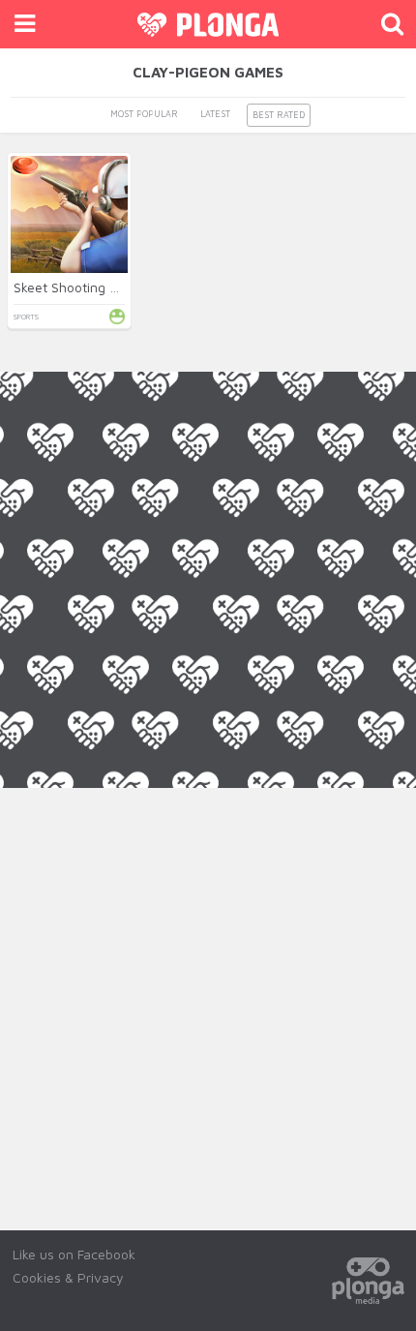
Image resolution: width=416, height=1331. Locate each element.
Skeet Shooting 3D (70, 287)
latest (215, 113)
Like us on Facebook (74, 1254)
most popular (144, 113)
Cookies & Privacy (68, 1277)
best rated (279, 114)
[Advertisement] (208, 996)
